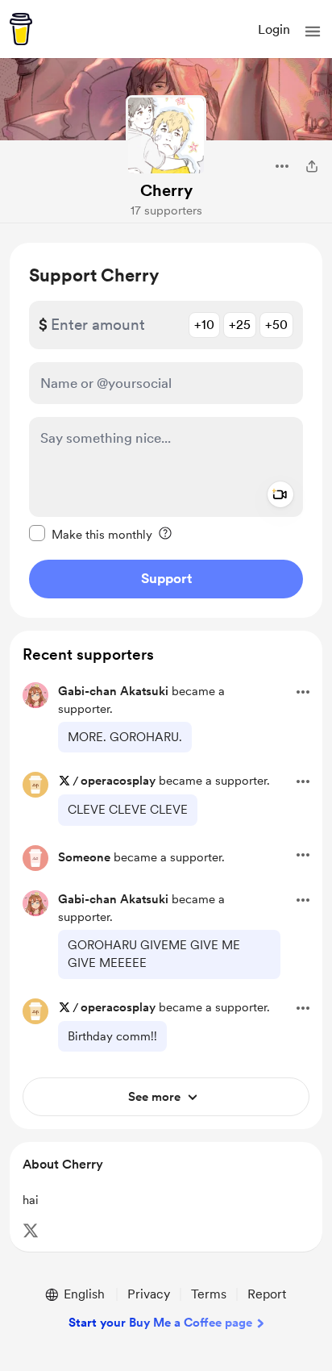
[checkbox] (90, 533)
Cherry (166, 190)
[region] (166, 430)
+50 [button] (276, 324)
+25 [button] (240, 324)
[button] (312, 31)
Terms (208, 1294)
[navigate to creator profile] (166, 135)
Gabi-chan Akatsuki (113, 691)
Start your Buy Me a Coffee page (160, 1322)
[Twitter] (31, 1231)
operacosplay (118, 780)
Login (274, 29)
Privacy (148, 1294)
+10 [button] (204, 324)
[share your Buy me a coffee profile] (312, 166)
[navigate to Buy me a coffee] (21, 29)
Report (266, 1294)
